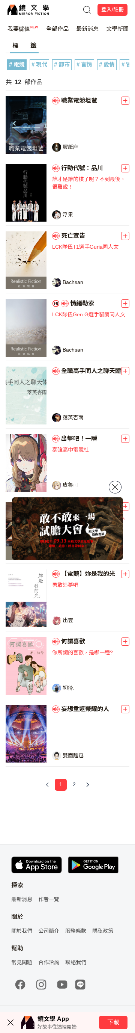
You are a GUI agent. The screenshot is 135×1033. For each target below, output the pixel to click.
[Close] (115, 487)
